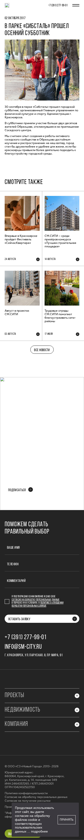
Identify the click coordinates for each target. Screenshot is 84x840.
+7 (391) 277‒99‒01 (58, 5)
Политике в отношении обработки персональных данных (37, 604)
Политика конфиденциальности (26, 793)
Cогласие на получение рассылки (27, 801)
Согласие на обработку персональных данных (36, 599)
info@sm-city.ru (23, 647)
